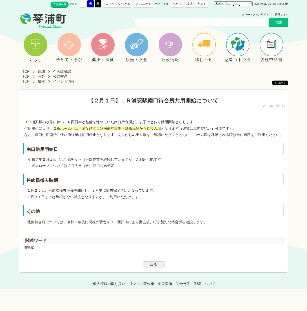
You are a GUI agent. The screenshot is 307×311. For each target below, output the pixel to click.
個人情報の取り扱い (109, 284)
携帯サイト (281, 14)
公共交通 (60, 76)
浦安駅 (28, 248)
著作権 (148, 284)
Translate (282, 4)
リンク (134, 284)
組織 (41, 71)
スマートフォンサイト (255, 14)
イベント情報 (64, 81)
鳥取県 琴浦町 (87, 14)
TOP (26, 71)
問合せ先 (183, 284)
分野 (41, 76)
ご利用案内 (59, 4)
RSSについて (205, 284)
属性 (41, 81)
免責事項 (165, 284)
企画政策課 (62, 71)
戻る (153, 264)
